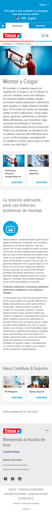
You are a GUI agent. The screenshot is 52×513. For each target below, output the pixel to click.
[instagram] (12, 479)
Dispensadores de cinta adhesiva (16, 469)
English (32, 18)
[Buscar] (43, 36)
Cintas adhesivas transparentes (15, 465)
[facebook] (5, 479)
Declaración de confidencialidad (30, 489)
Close (42, 4)
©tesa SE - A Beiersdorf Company (26, 503)
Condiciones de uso (26, 498)
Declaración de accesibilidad (15, 494)
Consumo (17, 25)
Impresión (12, 489)
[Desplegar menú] (47, 36)
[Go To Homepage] (3, 25)
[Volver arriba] (47, 430)
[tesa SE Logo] (12, 35)
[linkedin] (19, 479)
